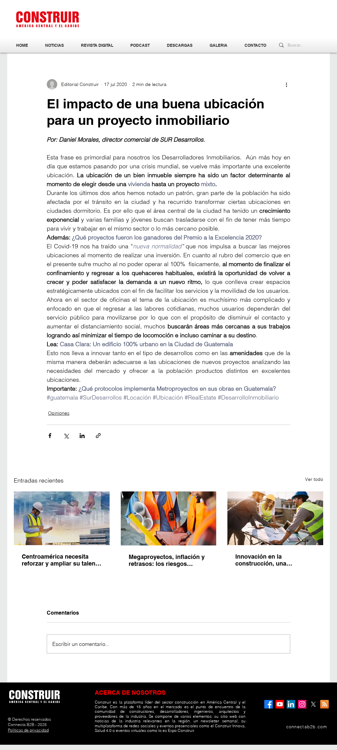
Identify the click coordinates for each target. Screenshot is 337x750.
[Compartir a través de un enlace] (98, 435)
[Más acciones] (286, 84)
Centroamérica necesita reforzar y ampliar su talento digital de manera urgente (61, 560)
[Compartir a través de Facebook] (50, 435)
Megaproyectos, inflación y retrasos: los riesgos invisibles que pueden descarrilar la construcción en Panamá (167, 560)
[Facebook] (268, 704)
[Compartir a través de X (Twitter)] (66, 435)
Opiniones (58, 413)
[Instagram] (302, 704)
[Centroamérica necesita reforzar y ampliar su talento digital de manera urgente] (62, 518)
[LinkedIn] (291, 704)
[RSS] (324, 704)
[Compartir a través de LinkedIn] (82, 435)
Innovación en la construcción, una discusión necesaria (263, 560)
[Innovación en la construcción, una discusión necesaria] (275, 518)
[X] (313, 704)
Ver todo (314, 479)
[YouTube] (279, 704)
